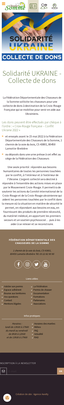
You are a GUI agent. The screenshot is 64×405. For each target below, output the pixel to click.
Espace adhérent (12, 289)
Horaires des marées (44, 323)
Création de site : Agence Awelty (32, 394)
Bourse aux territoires (15, 293)
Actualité (38, 334)
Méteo (37, 327)
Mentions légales (12, 303)
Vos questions (11, 296)
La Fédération (40, 286)
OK (60, 371)
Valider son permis (13, 286)
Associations (39, 303)
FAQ (36, 330)
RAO (36, 337)
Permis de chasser (42, 289)
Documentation (41, 293)
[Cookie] (7, 398)
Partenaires (39, 300)
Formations (39, 296)
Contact (8, 300)
